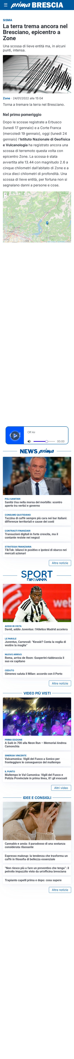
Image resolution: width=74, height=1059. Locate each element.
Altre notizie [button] (60, 563)
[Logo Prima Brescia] (37, 5)
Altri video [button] (61, 788)
